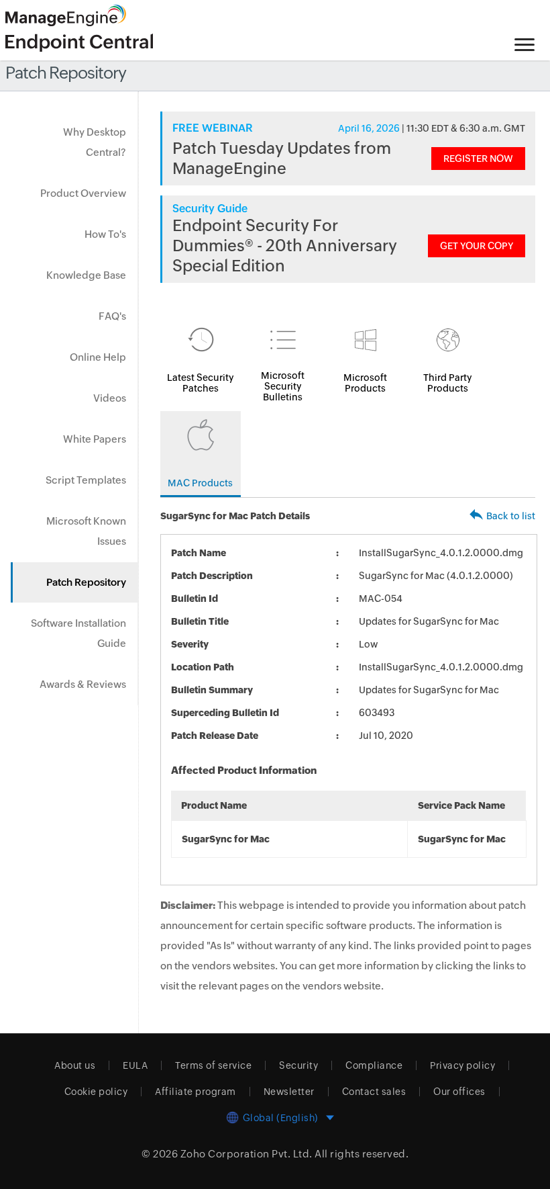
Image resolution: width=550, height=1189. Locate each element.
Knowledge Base (86, 275)
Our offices (459, 1091)
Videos (109, 398)
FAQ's (112, 316)
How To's (105, 234)
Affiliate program (195, 1091)
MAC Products (200, 483)
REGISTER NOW (478, 158)
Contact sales (374, 1091)
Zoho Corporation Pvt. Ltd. (246, 1153)
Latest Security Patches (200, 383)
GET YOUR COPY (476, 245)
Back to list (510, 516)
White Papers (94, 439)
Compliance (373, 1065)
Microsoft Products (365, 383)
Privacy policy (462, 1065)
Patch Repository (86, 582)
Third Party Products (447, 383)
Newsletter (289, 1091)
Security (298, 1065)
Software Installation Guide (78, 633)
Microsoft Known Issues (86, 531)
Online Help (98, 357)
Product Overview (83, 193)
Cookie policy (96, 1091)
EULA (135, 1065)
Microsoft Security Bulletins (283, 386)
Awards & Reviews (83, 684)
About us (74, 1065)
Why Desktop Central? (94, 142)
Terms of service (213, 1065)
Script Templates (86, 480)
